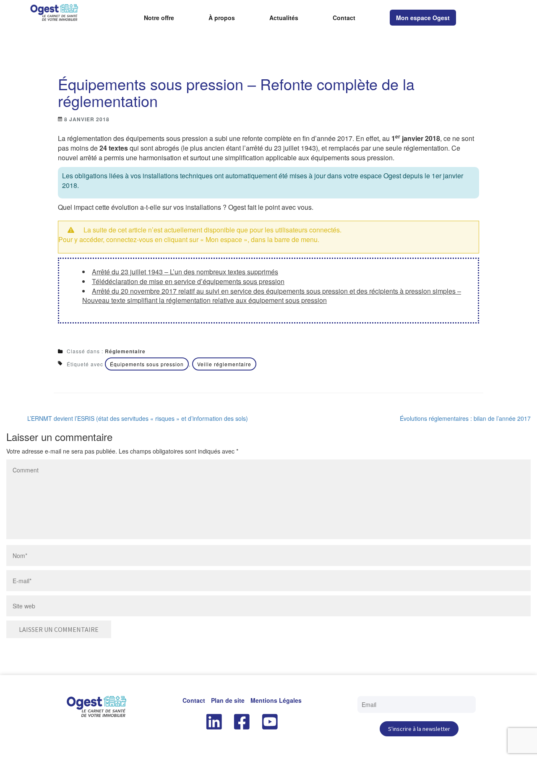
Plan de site (228, 700)
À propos (222, 18)
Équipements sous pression (147, 364)
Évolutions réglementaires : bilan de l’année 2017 (465, 418)
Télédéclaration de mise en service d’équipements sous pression (188, 281)
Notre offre (159, 18)
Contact (344, 18)
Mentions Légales (276, 700)
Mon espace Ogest (423, 17)
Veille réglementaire (224, 364)
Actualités (283, 18)
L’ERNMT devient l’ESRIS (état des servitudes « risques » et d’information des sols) (137, 418)
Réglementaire (125, 351)
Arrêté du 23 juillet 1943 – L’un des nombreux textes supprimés (185, 271)
